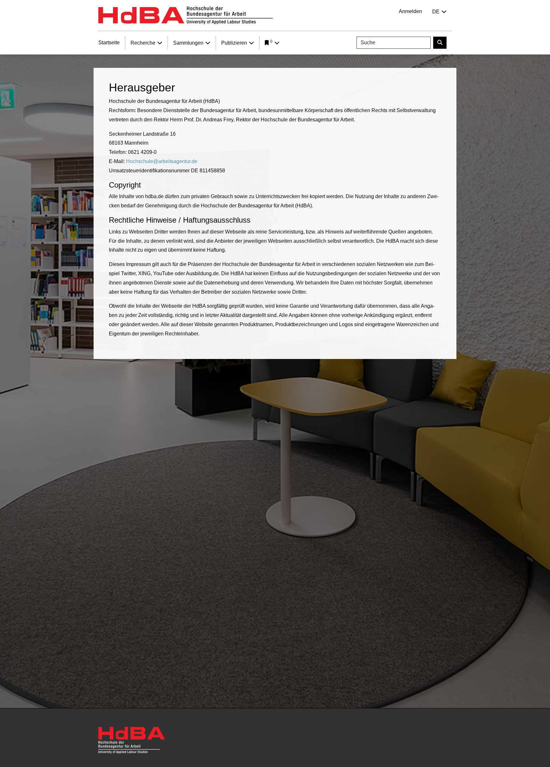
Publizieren (234, 43)
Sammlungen (188, 43)
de (436, 11)
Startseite (109, 42)
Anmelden (410, 11)
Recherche (142, 43)
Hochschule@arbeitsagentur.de (161, 161)
